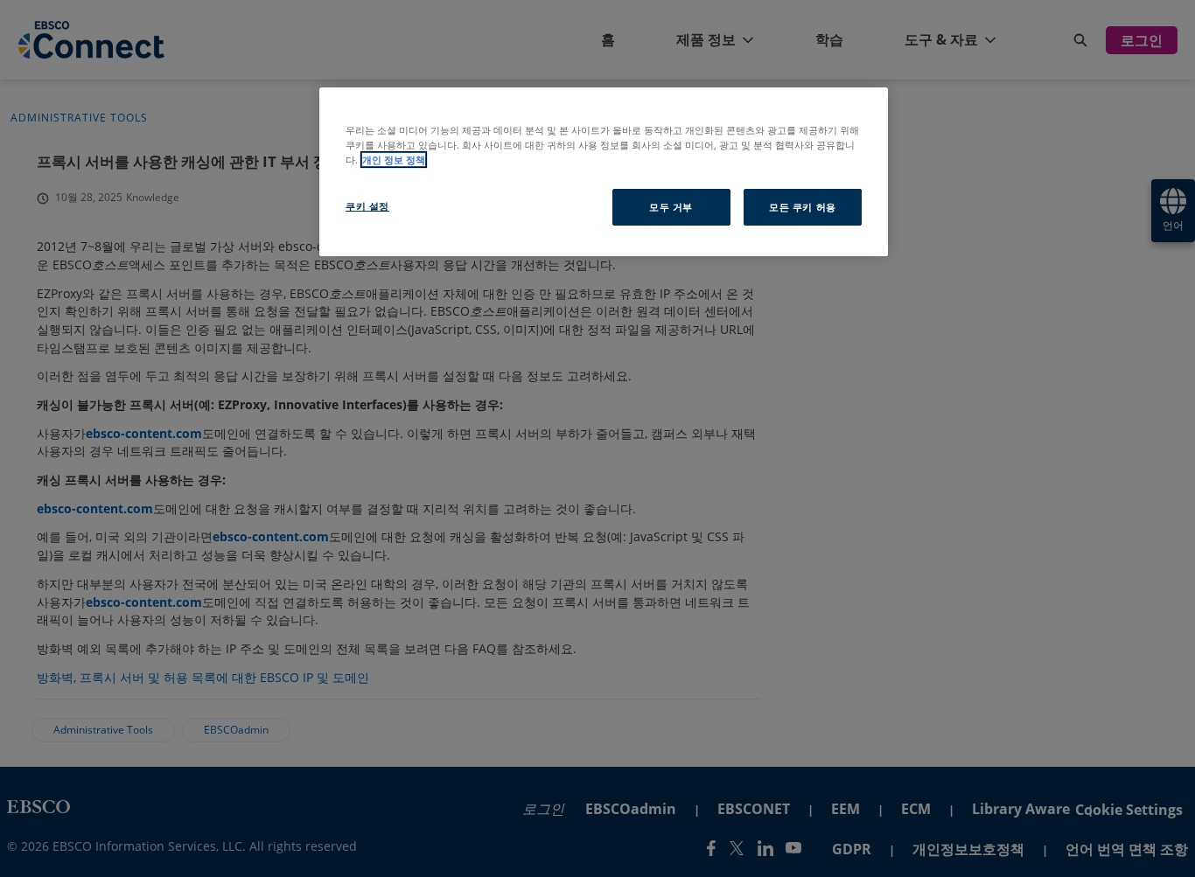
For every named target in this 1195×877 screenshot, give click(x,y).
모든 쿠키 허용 (802, 206)
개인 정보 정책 (393, 159)
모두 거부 (671, 206)
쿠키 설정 (367, 205)
